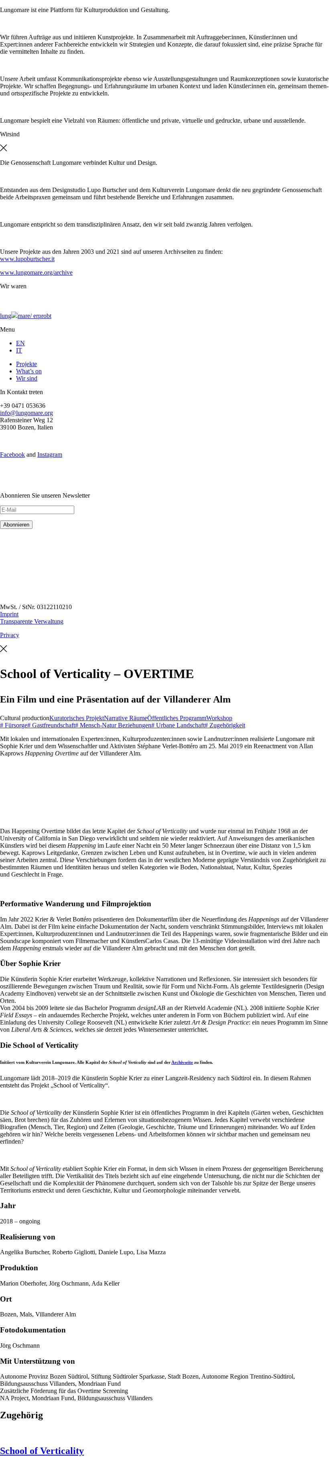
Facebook (12, 454)
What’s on (29, 371)
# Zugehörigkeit (225, 725)
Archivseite (182, 1062)
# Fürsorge (13, 725)
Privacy (9, 635)
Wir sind (26, 378)
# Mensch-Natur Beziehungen (113, 725)
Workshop (219, 718)
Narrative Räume (125, 718)
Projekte (26, 363)
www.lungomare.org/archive (36, 272)
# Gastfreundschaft (51, 725)
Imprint (9, 614)
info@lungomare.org (26, 412)
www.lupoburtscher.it (27, 258)
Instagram (49, 454)
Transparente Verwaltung (31, 621)
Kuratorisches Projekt (76, 718)
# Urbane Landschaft (178, 725)
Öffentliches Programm (176, 718)
